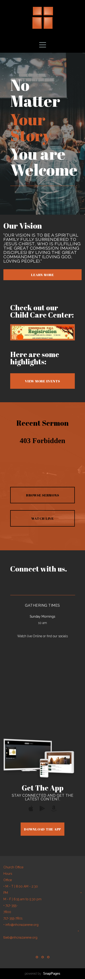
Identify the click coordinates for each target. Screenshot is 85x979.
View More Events (42, 381)
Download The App (42, 829)
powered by (42, 973)
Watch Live (42, 518)
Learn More (42, 274)
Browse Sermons (42, 495)
